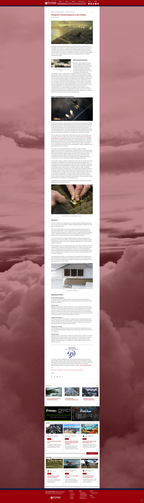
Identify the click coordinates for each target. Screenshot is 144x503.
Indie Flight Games (83, 494)
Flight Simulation (83, 493)
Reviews (71, 495)
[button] (73, 1)
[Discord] (91, 4)
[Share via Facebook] (51, 376)
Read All (72, 498)
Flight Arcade (82, 492)
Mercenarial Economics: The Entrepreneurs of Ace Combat (53, 399)
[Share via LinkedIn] (57, 376)
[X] (96, 4)
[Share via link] (60, 376)
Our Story (92, 496)
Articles (52, 372)
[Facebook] (93, 4)
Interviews (72, 494)
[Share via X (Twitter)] (54, 376)
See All (97, 385)
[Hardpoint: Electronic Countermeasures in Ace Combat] (90, 392)
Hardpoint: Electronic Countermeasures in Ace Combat (89, 399)
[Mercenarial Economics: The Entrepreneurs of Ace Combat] (54, 392)
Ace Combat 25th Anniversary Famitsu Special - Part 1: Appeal (72, 399)
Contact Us (93, 497)
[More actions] (92, 12)
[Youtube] (98, 4)
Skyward (72, 497)
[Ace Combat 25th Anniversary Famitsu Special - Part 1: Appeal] (72, 392)
